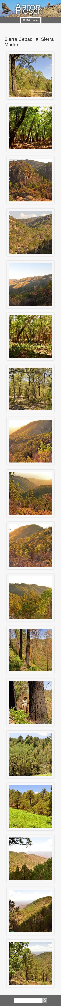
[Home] (8, 8)
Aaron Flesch (29, 8)
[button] (30, 20)
